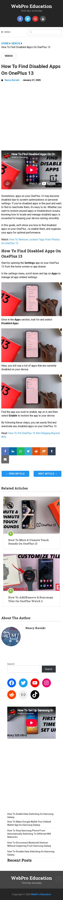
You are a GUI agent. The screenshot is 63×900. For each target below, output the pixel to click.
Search (11, 664)
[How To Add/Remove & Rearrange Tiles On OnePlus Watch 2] (31, 572)
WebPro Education (31, 6)
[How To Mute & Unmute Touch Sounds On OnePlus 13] (31, 515)
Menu (7, 32)
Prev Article (16, 473)
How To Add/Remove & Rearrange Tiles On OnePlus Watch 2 (30, 599)
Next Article (46, 473)
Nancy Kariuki (12, 80)
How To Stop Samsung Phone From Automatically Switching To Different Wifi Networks (29, 833)
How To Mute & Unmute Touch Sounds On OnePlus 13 (28, 541)
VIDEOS (9, 56)
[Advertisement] (31, 117)
